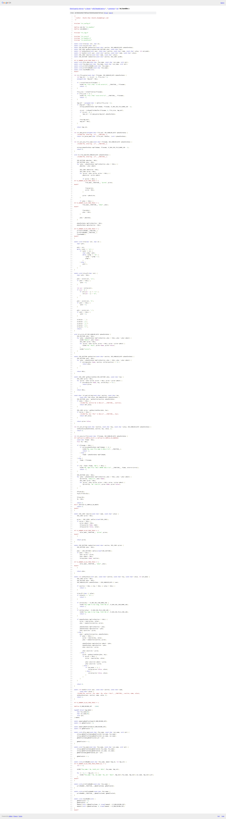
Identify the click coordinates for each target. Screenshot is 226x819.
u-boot (87, 8)
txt (219, 816)
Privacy (15, 816)
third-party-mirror (77, 8)
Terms (20, 816)
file (106, 13)
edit (110, 13)
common (111, 8)
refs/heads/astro (98, 8)
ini (117, 8)
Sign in (222, 3)
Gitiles (10, 816)
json (222, 816)
